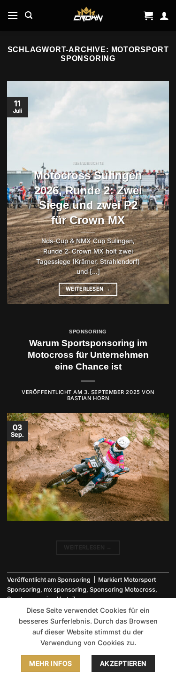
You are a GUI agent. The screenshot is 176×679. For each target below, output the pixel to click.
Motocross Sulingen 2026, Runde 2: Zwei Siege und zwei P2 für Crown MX (88, 197)
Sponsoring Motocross (122, 589)
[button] (12, 15)
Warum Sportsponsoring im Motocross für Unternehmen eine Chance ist (88, 354)
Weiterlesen (88, 288)
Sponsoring (88, 331)
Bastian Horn (88, 398)
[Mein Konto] (164, 15)
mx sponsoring (65, 589)
